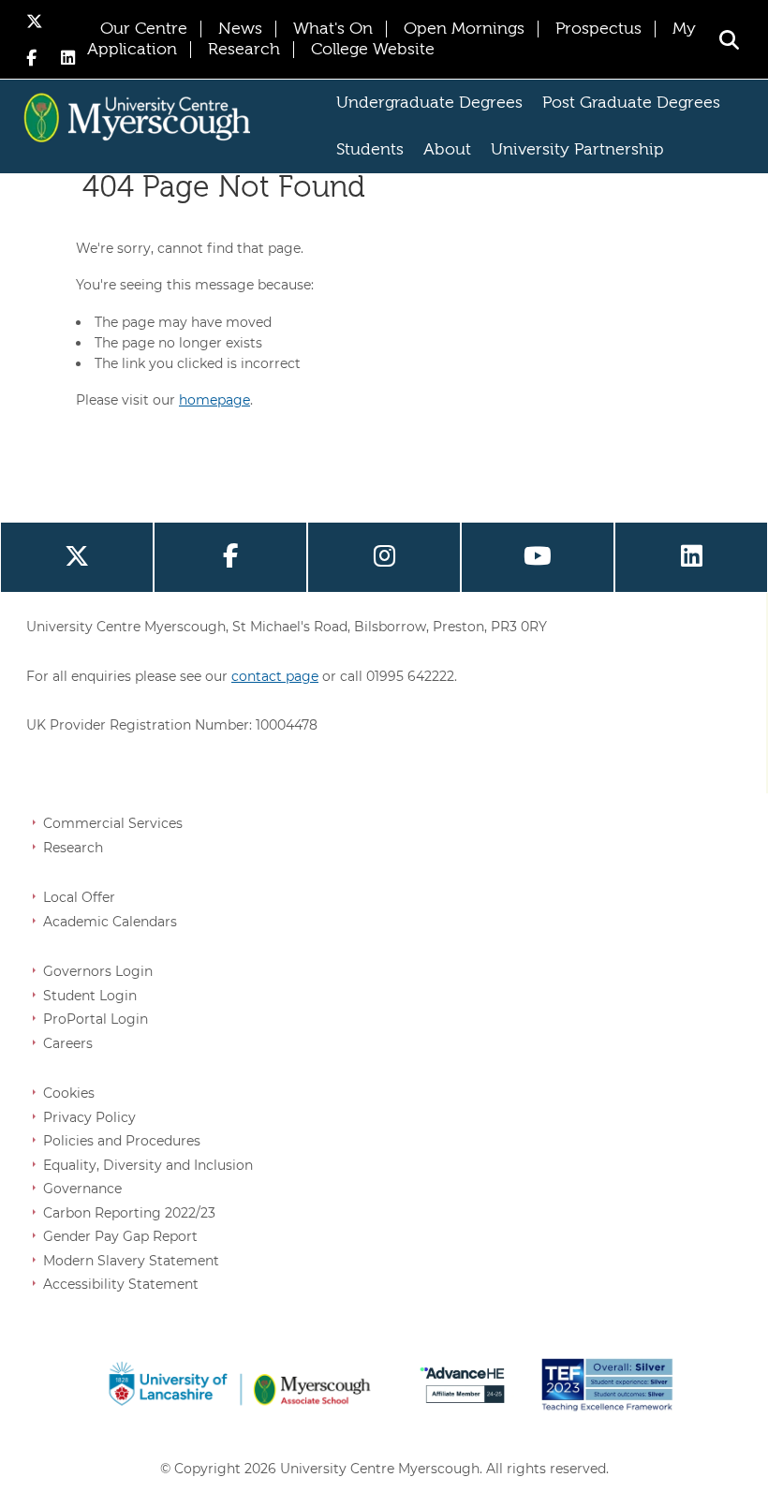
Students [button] (370, 149)
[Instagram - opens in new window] (384, 557)
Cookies (69, 1093)
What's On (333, 29)
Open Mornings (464, 29)
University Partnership (577, 149)
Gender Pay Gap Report (120, 1236)
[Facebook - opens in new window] (34, 57)
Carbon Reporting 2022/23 (129, 1212)
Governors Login (98, 971)
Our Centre (143, 29)
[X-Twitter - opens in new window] (35, 21)
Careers (68, 1043)
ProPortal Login (95, 1019)
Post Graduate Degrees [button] (631, 103)
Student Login (90, 995)
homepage (214, 399)
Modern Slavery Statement (131, 1260)
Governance (82, 1188)
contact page (274, 676)
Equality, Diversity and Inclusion (148, 1165)
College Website (373, 49)
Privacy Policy (89, 1117)
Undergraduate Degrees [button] (429, 103)
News (240, 29)
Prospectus (598, 29)
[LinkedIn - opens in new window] (68, 57)
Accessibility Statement (121, 1284)
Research (244, 49)
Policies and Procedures (121, 1140)
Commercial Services (113, 823)
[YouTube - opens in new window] (537, 557)
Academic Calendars (110, 921)
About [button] (447, 149)
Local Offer (79, 897)
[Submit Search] (729, 40)
